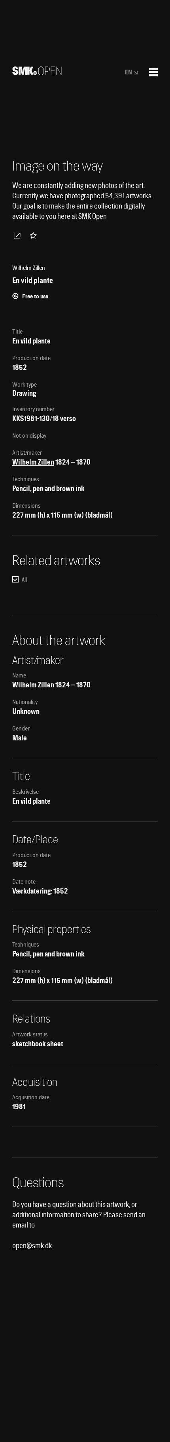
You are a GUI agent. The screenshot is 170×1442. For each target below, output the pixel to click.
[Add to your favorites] (34, 235)
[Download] (18, 235)
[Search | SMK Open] (37, 72)
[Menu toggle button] (153, 72)
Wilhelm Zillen (33, 462)
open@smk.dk (32, 1245)
